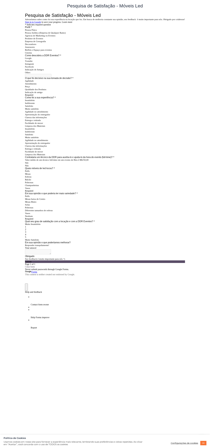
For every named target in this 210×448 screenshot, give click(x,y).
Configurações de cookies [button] (184, 443)
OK (203, 443)
